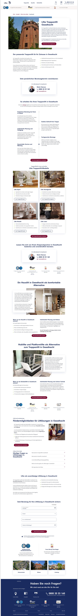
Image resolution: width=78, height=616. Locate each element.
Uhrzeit (23, 513)
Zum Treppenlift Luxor (46, 231)
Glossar (14, 610)
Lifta (14, 14)
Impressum (53, 614)
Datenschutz (47, 614)
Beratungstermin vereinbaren (21, 445)
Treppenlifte (26, 2)
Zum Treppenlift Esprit (20, 199)
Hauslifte (33, 2)
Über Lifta (63, 610)
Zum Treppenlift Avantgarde (48, 199)
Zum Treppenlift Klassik (20, 231)
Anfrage (24, 104)
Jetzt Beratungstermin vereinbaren (39, 160)
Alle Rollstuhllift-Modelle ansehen (39, 397)
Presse (51, 610)
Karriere (26, 610)
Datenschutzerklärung (31, 536)
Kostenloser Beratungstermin (49, 43)
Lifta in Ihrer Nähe (24, 14)
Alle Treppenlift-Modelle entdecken (39, 236)
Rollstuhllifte (39, 2)
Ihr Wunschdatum (25, 507)
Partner (39, 610)
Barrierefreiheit (41, 614)
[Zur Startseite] (7, 2)
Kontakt (17, 14)
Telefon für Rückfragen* (27, 525)
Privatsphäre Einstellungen (60, 614)
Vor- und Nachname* (26, 519)
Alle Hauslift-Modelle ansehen (39, 335)
